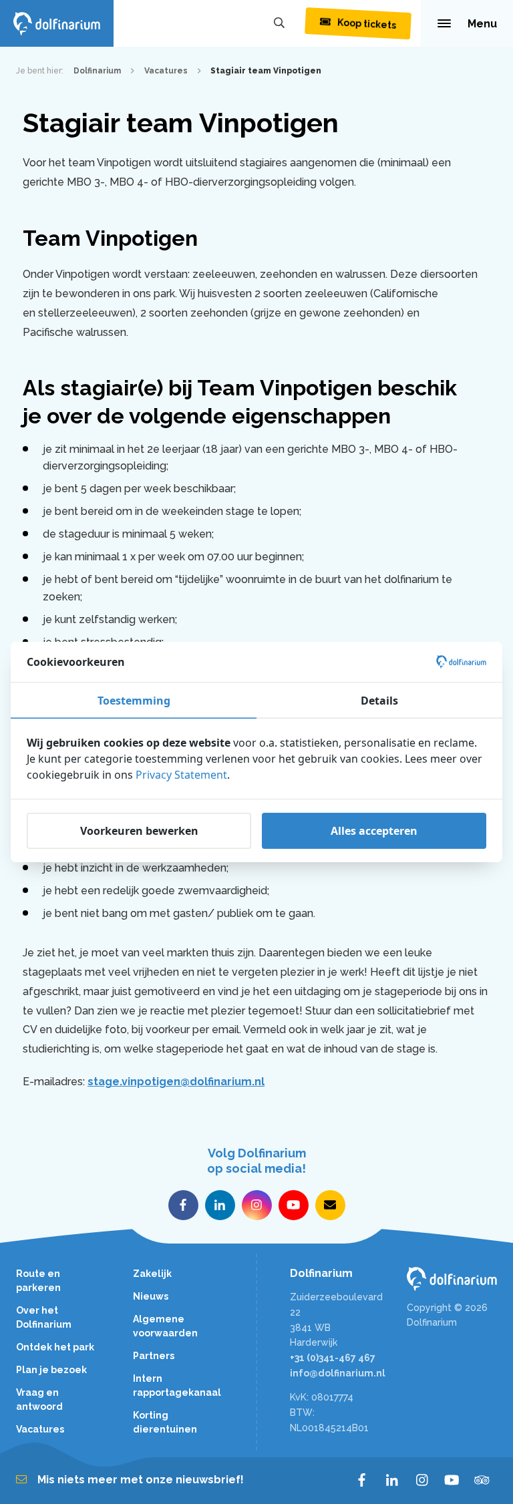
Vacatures (40, 1429)
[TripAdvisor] (482, 1480)
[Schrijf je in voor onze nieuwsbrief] (330, 1205)
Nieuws (150, 1296)
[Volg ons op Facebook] (183, 1205)
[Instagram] (422, 1480)
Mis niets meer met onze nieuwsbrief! (140, 1479)
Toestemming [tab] (134, 700)
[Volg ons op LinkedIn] (220, 1205)
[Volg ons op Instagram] (257, 1205)
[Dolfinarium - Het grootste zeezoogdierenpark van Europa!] (452, 1279)
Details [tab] (379, 700)
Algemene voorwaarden (165, 1326)
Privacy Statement (181, 774)
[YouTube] (452, 1480)
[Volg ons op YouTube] (294, 1205)
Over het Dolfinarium (43, 1317)
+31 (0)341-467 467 (332, 1357)
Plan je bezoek (51, 1369)
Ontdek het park (55, 1347)
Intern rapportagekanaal (177, 1385)
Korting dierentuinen (165, 1422)
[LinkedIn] (392, 1480)
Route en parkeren (38, 1280)
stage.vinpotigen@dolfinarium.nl (176, 1081)
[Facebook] (362, 1480)
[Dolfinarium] (57, 23)
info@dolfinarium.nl (337, 1373)
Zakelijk (152, 1273)
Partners (153, 1355)
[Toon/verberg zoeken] (279, 23)
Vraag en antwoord (39, 1399)
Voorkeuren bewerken (139, 830)
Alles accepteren (374, 830)
